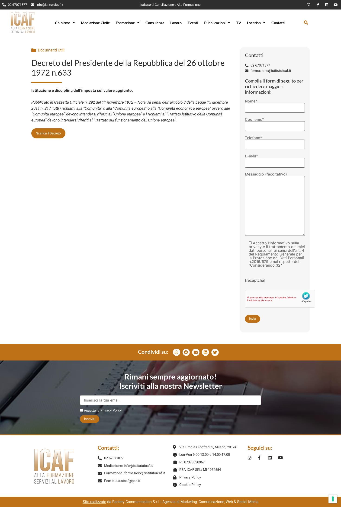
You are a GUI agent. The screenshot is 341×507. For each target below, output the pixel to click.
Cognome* (254, 120)
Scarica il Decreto (48, 133)
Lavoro (176, 22)
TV (238, 22)
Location (254, 22)
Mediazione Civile (95, 22)
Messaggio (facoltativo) (266, 174)
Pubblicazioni (214, 22)
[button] (306, 22)
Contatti (278, 22)
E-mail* (251, 156)
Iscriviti (89, 419)
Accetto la (91, 410)
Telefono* (253, 138)
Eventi (193, 22)
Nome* (251, 101)
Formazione (125, 22)
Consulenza (154, 22)
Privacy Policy (111, 410)
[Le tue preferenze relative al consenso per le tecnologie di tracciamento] (332, 498)
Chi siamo (62, 22)
